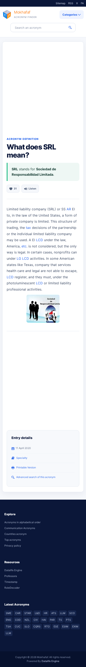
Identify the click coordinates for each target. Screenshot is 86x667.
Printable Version (26, 467)
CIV (36, 619)
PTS (68, 619)
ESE (56, 626)
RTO (47, 626)
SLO (26, 626)
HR (45, 613)
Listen (32, 188)
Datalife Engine (13, 570)
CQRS (36, 626)
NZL (27, 619)
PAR (52, 619)
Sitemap (60, 3)
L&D (37, 613)
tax (28, 228)
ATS (53, 613)
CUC (17, 626)
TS (60, 619)
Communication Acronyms (19, 528)
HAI (44, 619)
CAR (17, 613)
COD (18, 619)
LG (19, 258)
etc (24, 246)
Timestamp (10, 581)
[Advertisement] (43, 87)
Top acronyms (12, 539)
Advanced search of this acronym (35, 477)
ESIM (65, 626)
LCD (39, 240)
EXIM (75, 626)
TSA (8, 626)
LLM (62, 613)
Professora (10, 576)
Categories (70, 14)
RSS (70, 3)
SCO (72, 613)
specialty (21, 457)
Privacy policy (12, 545)
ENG (8, 619)
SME (8, 613)
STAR (27, 613)
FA (82, 3)
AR (69, 209)
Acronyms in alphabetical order (22, 522)
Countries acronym (15, 533)
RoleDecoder (12, 587)
